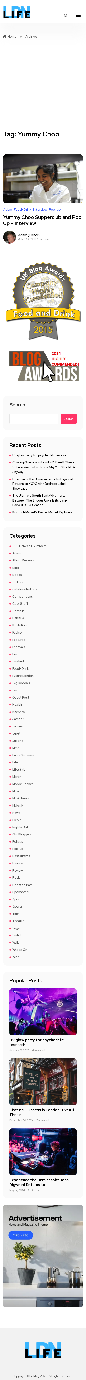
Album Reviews (23, 560)
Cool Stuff (20, 604)
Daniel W (18, 618)
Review (17, 863)
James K (18, 719)
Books (17, 575)
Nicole (16, 820)
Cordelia (18, 611)
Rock (16, 878)
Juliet (16, 733)
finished (18, 661)
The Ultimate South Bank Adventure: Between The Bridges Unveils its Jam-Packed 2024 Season (39, 500)
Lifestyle (18, 770)
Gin (14, 690)
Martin (16, 777)
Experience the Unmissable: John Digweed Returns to (39, 1182)
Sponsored (20, 892)
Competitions (22, 597)
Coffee (17, 582)
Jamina (17, 726)
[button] (78, 15)
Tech (15, 914)
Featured (18, 640)
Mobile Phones (23, 784)
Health (17, 705)
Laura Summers (23, 755)
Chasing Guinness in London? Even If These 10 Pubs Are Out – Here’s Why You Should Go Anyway (44, 467)
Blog (15, 568)
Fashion (17, 632)
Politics (17, 842)
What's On (19, 950)
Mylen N (17, 805)
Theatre (18, 921)
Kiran (15, 748)
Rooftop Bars (22, 885)
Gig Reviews (21, 683)
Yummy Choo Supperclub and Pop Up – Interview (42, 220)
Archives (31, 36)
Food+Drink (22, 209)
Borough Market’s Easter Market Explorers (42, 512)
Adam (7, 209)
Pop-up (55, 209)
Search (17, 405)
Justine (17, 741)
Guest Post (20, 697)
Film (15, 654)
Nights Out (20, 827)
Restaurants (21, 856)
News (16, 813)
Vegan (16, 928)
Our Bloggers (22, 834)
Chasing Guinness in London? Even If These (42, 1112)
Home (12, 36)
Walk (15, 943)
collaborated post (25, 589)
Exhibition (19, 625)
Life (15, 762)
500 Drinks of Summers (29, 546)
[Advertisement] (43, 85)
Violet (16, 935)
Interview (40, 209)
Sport (16, 899)
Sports (17, 906)
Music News (20, 798)
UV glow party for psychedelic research (40, 455)
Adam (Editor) (29, 235)
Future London (23, 676)
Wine (15, 957)
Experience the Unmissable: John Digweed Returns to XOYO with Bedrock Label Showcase (42, 484)
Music (16, 791)
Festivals (18, 647)
